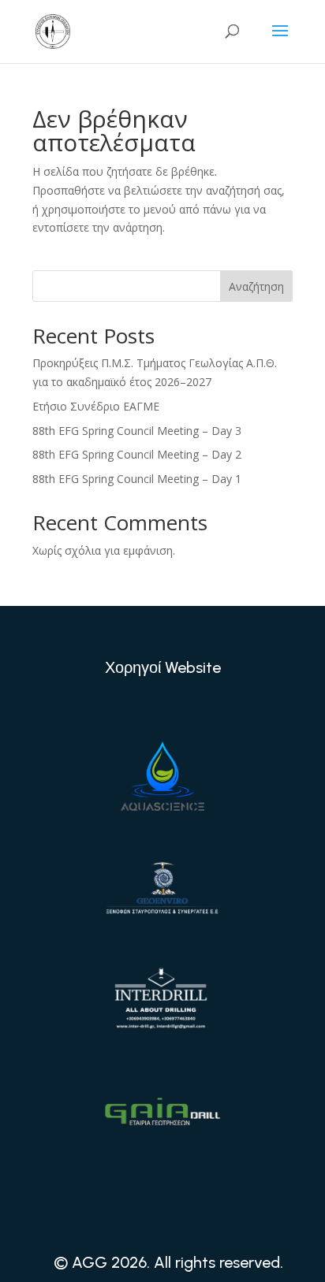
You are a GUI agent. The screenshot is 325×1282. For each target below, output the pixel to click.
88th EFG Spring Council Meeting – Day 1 (136, 478)
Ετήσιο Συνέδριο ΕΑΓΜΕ (95, 406)
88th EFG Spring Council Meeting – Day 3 (136, 430)
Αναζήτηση (256, 286)
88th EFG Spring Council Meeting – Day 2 (136, 454)
